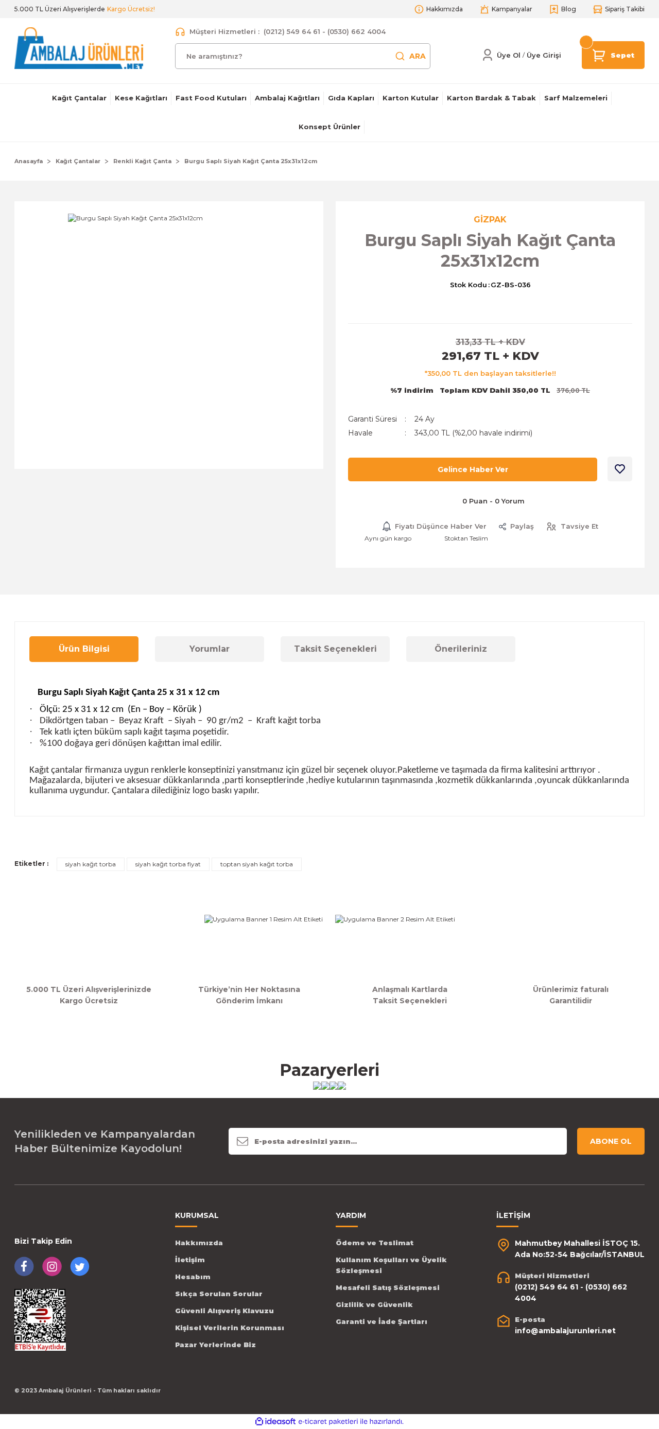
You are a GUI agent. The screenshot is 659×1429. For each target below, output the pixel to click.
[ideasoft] (275, 1421)
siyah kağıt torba (90, 864)
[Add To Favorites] (620, 469)
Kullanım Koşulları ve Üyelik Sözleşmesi (391, 1265)
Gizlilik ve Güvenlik (374, 1304)
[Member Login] (487, 55)
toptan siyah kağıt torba (256, 864)
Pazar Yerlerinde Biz (215, 1344)
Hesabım (193, 1277)
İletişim (190, 1260)
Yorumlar (209, 649)
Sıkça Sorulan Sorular (219, 1293)
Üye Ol (509, 55)
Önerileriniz (461, 649)
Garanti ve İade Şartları (381, 1321)
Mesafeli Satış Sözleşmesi (388, 1287)
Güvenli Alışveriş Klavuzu (224, 1310)
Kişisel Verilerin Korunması (229, 1327)
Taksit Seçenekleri (335, 649)
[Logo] (78, 47)
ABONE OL (611, 1141)
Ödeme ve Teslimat (374, 1243)
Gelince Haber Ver (473, 469)
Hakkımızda (199, 1243)
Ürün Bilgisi (84, 649)
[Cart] (599, 54)
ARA (417, 56)
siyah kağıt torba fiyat (168, 864)
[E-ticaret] (328, 1421)
